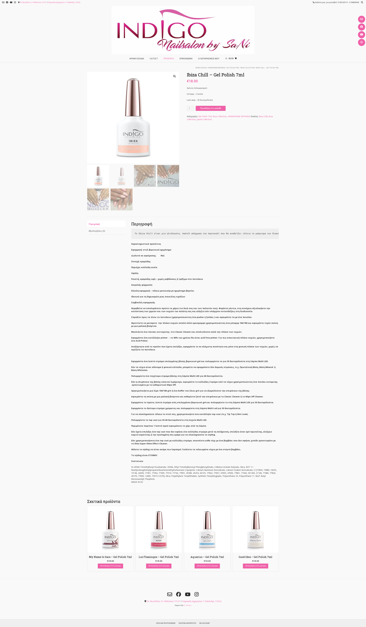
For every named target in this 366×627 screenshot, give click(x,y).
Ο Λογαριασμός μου (208, 58)
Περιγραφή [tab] (94, 224)
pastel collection (204, 119)
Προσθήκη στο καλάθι (210, 108)
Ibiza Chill (263, 116)
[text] (205, 234)
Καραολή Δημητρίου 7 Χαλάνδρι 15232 (64, 2)
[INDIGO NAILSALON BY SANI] (183, 30)
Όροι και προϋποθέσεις (165, 623)
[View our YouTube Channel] (361, 34)
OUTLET (154, 58)
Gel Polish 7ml (232, 68)
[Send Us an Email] (361, 19)
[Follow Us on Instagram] (361, 42)
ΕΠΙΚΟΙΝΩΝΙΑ (186, 58)
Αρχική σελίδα (201, 68)
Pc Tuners (187, 605)
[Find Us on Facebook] (361, 27)
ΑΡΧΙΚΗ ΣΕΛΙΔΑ (136, 58)
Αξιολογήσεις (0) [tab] (97, 230)
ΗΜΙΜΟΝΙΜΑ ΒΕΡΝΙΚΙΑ (216, 68)
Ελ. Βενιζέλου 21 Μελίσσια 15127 (33, 2)
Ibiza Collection (247, 68)
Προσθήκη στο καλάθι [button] (110, 566)
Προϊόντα (169, 58)
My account (204, 623)
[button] (174, 76)
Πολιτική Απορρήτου (187, 623)
